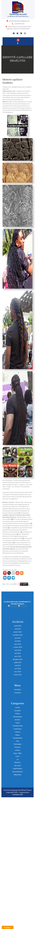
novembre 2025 (18, 635)
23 (23, 538)
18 (12, 519)
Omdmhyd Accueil (18, 14)
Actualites (17, 710)
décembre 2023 (17, 659)
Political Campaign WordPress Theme (17, 790)
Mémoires (17, 762)
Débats (17, 735)
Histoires (17, 747)
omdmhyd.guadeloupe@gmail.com (19, 21)
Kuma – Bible (17, 753)
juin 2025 (18, 638)
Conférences (17, 729)
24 (14, 542)
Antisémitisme (17, 716)
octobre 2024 (17, 647)
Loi (17, 759)
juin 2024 (18, 653)
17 (19, 513)
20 (8, 528)
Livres (17, 756)
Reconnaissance (17, 771)
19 (31, 523)
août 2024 (17, 650)
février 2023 (18, 674)
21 (21, 532)
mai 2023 (18, 665)
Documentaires (17, 738)
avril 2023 (17, 668)
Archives (17, 719)
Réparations (17, 774)
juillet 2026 (17, 626)
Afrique (17, 713)
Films (17, 741)
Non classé (17, 765)
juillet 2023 (17, 662)
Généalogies (17, 744)
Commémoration (17, 726)
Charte (17, 723)
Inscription (17, 689)
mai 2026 (18, 629)
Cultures (17, 732)
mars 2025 (17, 644)
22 (17, 534)
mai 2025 (18, 641)
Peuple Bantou (17, 768)
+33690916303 (19, 24)
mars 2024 (17, 656)
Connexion (17, 692)
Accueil (17, 707)
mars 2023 (17, 671)
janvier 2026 (18, 632)
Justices (17, 750)
